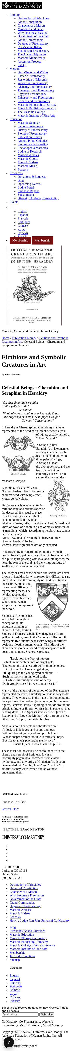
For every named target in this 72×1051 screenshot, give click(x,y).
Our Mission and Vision (33, 72)
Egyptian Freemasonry (32, 94)
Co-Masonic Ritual (30, 47)
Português (24, 222)
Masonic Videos (28, 162)
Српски (23, 233)
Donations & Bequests (32, 176)
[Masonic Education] (12, 207)
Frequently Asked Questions (27, 931)
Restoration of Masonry (32, 79)
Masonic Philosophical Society (37, 104)
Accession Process (29, 61)
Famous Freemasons (30, 126)
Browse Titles (10, 808)
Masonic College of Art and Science (32, 945)
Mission (15, 68)
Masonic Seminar (29, 122)
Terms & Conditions (22, 956)
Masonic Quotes (28, 158)
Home (5, 338)
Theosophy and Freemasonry (36, 90)
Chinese (23, 225)
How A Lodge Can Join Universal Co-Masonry (40, 920)
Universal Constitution (24, 888)
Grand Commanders (30, 40)
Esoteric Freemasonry (31, 76)
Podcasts (23, 169)
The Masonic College (31, 112)
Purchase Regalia (28, 191)
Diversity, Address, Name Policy (38, 198)
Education (16, 119)
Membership (20, 240)
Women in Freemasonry (33, 83)
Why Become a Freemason (27, 895)
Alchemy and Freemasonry (35, 86)
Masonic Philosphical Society (28, 938)
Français (23, 218)
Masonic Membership (31, 58)
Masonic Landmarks (30, 29)
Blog (21, 180)
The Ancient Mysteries (32, 54)
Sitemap (15, 959)
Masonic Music (27, 166)
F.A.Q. (22, 65)
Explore (15, 14)
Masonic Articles (28, 155)
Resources (16, 173)
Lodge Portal (26, 187)
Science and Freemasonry (34, 101)
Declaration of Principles (33, 18)
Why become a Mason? (32, 32)
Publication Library (30, 137)
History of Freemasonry (33, 130)
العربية (22, 229)
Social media (26, 194)
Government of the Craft (33, 36)
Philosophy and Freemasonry (36, 97)
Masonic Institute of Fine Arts (36, 115)
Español (23, 215)
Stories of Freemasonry (32, 133)
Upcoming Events (29, 184)
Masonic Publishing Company (37, 108)
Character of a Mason (31, 25)
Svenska (23, 236)
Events (14, 202)
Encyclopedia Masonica (33, 148)
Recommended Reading (33, 144)
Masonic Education (22, 934)
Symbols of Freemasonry (33, 50)
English (22, 211)
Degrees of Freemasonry (33, 43)
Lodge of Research (30, 151)
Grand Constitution (30, 22)
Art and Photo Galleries (32, 140)
